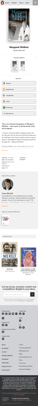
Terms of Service (17, 394)
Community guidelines (25, 348)
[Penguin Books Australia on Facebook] (3, 314)
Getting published (7, 355)
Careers (21, 344)
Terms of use (22, 363)
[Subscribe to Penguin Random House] (32, 294)
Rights (20, 354)
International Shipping (25, 369)
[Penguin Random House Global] (7, 399)
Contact (4, 352)
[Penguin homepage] (2, 3)
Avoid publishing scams (25, 357)
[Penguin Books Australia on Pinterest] (9, 314)
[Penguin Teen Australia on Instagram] (6, 325)
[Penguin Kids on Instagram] (23, 314)
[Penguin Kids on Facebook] (20, 314)
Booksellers (5, 348)
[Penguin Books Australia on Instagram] (6, 314)
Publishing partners (24, 351)
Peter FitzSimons (9, 271)
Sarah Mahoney (30, 273)
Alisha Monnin (26, 273)
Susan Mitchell (19, 50)
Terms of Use (22, 300)
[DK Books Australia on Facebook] (20, 327)
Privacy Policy (30, 300)
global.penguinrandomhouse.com (12, 403)
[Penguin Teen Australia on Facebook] (3, 325)
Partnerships (5, 362)
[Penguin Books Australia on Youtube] (13, 314)
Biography (22, 159)
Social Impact (6, 370)
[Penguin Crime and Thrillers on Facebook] (3, 332)
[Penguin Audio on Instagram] (3, 339)
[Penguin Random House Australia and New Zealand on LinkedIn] (16, 314)
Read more (5, 150)
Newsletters (5, 359)
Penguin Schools (6, 366)
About (3, 344)
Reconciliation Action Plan (25, 366)
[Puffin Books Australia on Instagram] (20, 320)
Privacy (21, 360)
